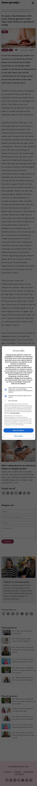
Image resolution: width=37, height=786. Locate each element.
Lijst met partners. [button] (15, 413)
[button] (18, 400)
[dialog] (18, 393)
